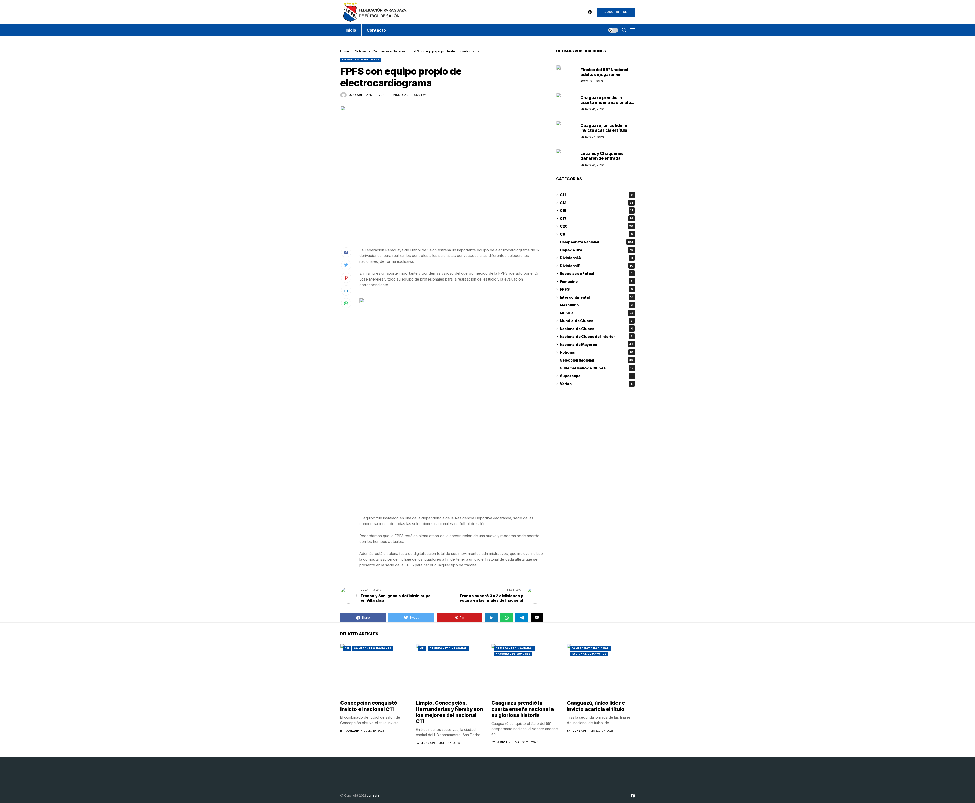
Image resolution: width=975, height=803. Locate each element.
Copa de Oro (596, 250)
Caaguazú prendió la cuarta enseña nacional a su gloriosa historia (605, 102)
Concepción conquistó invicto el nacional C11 (368, 706)
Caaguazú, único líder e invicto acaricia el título (603, 128)
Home (344, 51)
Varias (596, 384)
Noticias (360, 51)
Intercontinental (596, 297)
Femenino (596, 281)
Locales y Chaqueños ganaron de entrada (601, 156)
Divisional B (596, 266)
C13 (596, 203)
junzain (355, 95)
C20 (596, 226)
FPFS (596, 289)
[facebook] (590, 12)
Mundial (596, 313)
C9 (596, 234)
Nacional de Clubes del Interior (596, 336)
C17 (596, 218)
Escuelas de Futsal (596, 273)
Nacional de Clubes (596, 328)
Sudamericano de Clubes (596, 368)
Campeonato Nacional (389, 51)
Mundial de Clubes (596, 321)
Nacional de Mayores (596, 344)
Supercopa (596, 376)
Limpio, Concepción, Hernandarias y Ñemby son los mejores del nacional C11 (449, 712)
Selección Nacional (596, 360)
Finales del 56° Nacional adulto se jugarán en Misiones (604, 74)
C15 (596, 210)
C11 (596, 195)
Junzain (373, 795)
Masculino (596, 305)
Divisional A (596, 258)
